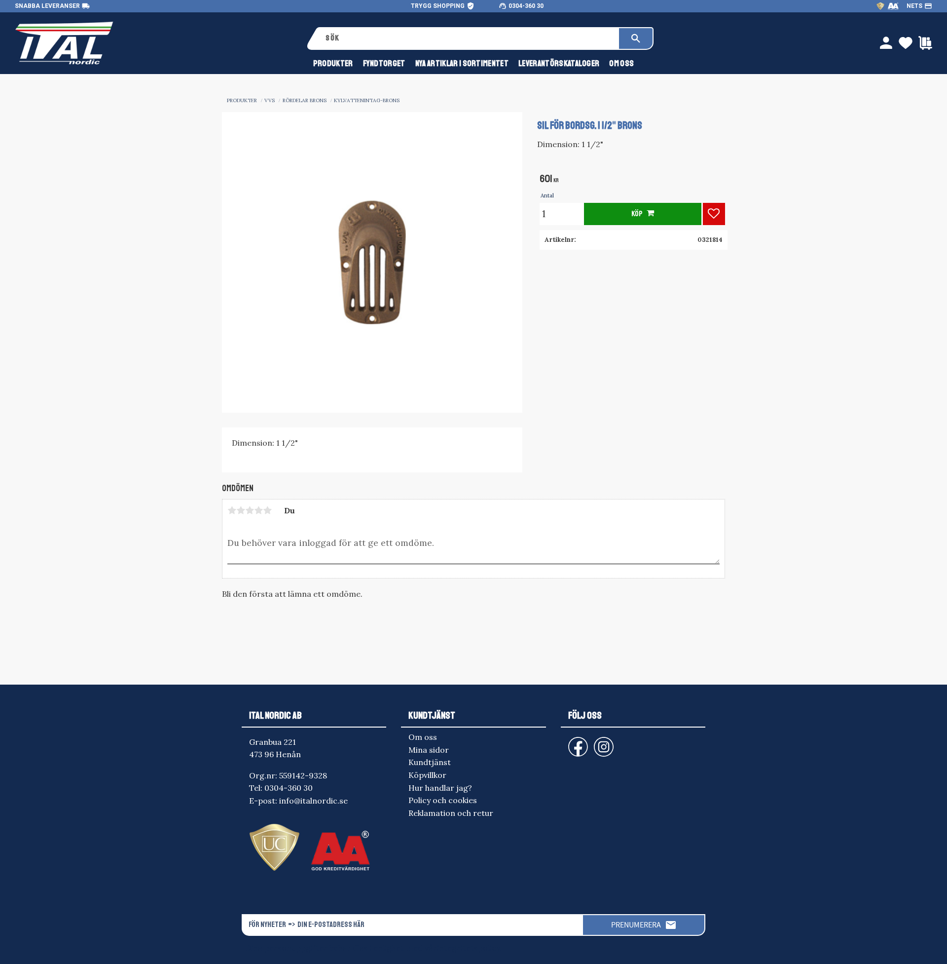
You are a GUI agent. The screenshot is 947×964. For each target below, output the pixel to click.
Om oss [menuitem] (621, 63)
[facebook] (570, 742)
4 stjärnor (258, 510)
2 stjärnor (240, 510)
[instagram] (576, 742)
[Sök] (636, 38)
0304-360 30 (526, 5)
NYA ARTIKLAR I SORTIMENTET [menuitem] (462, 63)
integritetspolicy (468, 948)
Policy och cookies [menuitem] (442, 800)
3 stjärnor (249, 510)
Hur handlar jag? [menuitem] (440, 788)
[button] (714, 214)
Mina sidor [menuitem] (428, 750)
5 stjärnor (267, 510)
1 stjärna (231, 510)
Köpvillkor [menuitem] (427, 775)
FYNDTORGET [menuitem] (384, 63)
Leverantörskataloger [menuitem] (558, 63)
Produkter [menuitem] (333, 63)
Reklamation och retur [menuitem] (450, 813)
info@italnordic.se (313, 801)
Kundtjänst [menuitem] (429, 762)
